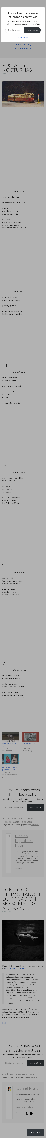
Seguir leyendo (23, 37)
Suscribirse (32, 30)
